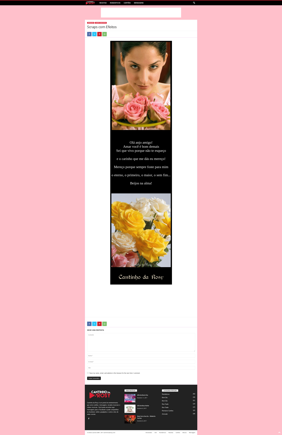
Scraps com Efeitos (101, 23)
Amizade (165, 414)
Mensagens (139, 3)
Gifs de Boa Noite (143, 406)
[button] (194, 2)
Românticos (166, 394)
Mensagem (91, 23)
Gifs (156, 432)
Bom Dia (164, 397)
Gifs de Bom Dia (142, 395)
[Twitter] (94, 34)
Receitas (103, 3)
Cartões (127, 3)
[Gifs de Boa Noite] (129, 409)
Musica (184, 432)
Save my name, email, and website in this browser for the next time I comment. (114, 373)
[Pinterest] (99, 34)
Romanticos (115, 3)
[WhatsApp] (104, 34)
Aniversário (149, 432)
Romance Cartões (167, 411)
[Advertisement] (141, 13)
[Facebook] (89, 34)
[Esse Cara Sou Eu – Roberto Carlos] (129, 419)
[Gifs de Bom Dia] (129, 398)
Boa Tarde (165, 404)
